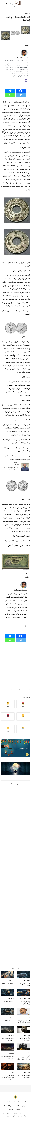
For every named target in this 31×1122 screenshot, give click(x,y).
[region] (15, 768)
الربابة (10, 1106)
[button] (15, 768)
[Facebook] (21, 91)
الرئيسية (24, 1102)
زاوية (3, 1106)
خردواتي (21, 998)
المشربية (7, 1102)
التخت (16, 465)
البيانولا (27, 13)
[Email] (26, 80)
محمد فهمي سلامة (21, 57)
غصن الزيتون (17, 385)
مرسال (10, 1110)
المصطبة (27, 981)
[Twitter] (21, 95)
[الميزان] (15, 4)
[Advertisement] (15, 894)
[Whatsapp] (10, 95)
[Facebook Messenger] (10, 91)
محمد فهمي (19, 691)
